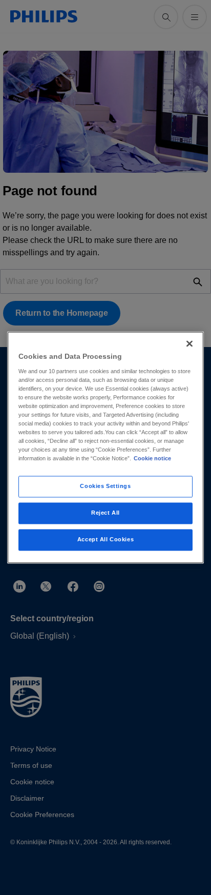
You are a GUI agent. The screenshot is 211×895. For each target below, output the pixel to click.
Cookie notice (152, 459)
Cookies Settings (105, 486)
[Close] (189, 343)
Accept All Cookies (105, 540)
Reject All (105, 513)
